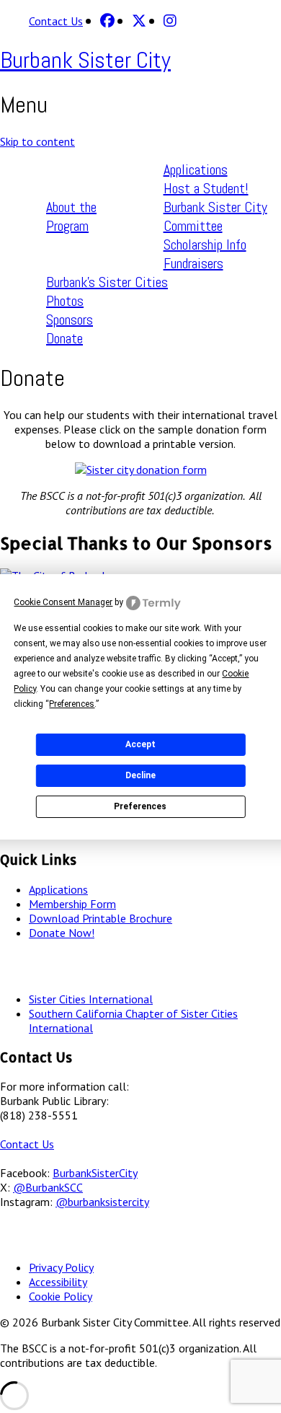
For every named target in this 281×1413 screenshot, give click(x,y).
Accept (140, 744)
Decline (140, 775)
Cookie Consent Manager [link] (63, 602)
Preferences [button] (71, 704)
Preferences (140, 806)
